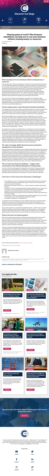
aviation (32, 353)
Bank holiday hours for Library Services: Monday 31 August (12, 295)
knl (13, 313)
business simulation (11, 259)
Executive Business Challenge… (26, 242)
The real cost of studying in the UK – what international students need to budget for (36, 296)
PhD (41, 353)
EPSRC (35, 353)
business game (4, 259)
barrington (10, 313)
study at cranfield (15, 353)
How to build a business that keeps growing (11, 374)
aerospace (28, 353)
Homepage (4, 26)
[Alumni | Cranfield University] (39, 19)
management (37, 259)
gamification (29, 259)
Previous (3, 20)
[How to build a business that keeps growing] (13, 364)
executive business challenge (21, 259)
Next (46, 20)
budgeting (28, 312)
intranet (33, 259)
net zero (38, 353)
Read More (7, 310)
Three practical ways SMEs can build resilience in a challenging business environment (36, 375)
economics (34, 313)
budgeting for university (35, 312)
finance (37, 313)
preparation (9, 353)
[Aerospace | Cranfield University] (10, 19)
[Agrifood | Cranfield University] (25, 19)
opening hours (16, 313)
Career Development (16, 351)
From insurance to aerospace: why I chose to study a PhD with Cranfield (35, 335)
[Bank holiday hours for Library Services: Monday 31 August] (13, 284)
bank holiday (5, 313)
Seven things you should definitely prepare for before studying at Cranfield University (12, 335)
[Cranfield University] (25, 4)
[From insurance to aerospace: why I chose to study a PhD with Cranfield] (36, 324)
